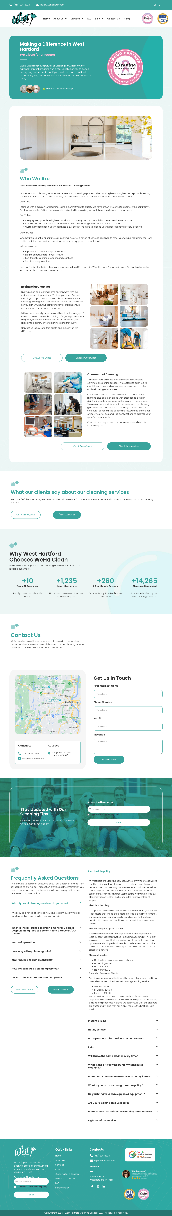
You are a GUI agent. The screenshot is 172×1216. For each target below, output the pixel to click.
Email (97, 718)
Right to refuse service (102, 1120)
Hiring (126, 18)
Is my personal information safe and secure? (116, 1038)
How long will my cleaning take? (31, 951)
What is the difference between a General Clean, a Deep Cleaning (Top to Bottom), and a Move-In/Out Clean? (44, 930)
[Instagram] (154, 5)
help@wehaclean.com (52, 893)
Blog (97, 18)
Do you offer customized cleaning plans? (37, 977)
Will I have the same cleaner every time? (113, 1056)
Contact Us (113, 18)
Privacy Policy (62, 1187)
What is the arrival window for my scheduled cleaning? (116, 1066)
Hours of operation (23, 942)
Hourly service (97, 1029)
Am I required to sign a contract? (32, 960)
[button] (48, 903)
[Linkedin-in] (160, 5)
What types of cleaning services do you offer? (40, 903)
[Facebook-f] (149, 5)
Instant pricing (97, 1021)
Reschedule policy (99, 871)
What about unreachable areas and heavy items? (119, 1076)
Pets (91, 1047)
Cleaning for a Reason (67, 1174)
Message (99, 734)
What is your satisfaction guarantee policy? (115, 1085)
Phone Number (103, 702)
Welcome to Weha (65, 1178)
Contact (59, 1169)
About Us (58, 18)
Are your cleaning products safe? (108, 1103)
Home (46, 18)
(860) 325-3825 (22, 4)
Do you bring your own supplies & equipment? (116, 1094)
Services (75, 18)
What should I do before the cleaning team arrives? (120, 1111)
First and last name (106, 686)
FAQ (89, 18)
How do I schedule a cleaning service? (35, 968)
